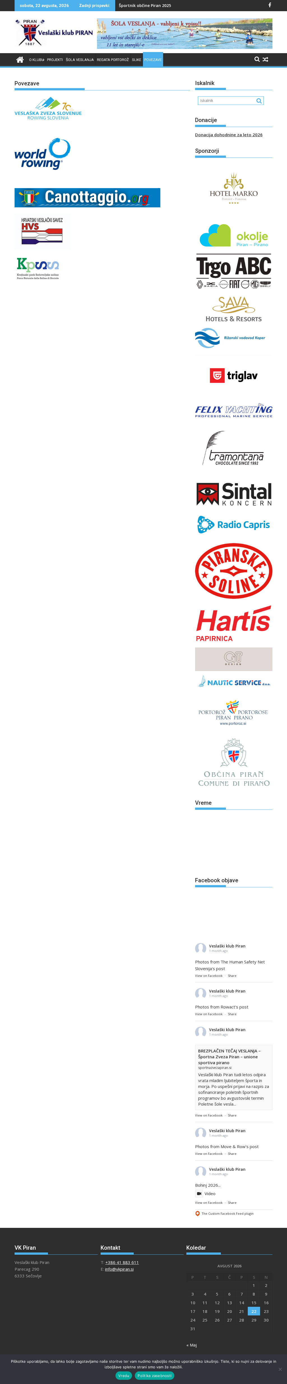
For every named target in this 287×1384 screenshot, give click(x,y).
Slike (136, 60)
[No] (280, 1369)
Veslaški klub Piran (227, 946)
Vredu (123, 1375)
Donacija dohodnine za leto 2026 (229, 134)
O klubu (36, 60)
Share (232, 976)
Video (210, 1193)
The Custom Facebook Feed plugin (228, 1213)
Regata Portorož (113, 60)
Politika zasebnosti (155, 1375)
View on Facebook (209, 976)
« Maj (191, 1345)
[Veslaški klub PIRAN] (20, 59)
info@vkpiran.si (119, 1269)
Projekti (55, 60)
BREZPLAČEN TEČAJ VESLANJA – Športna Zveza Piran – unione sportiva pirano (229, 1056)
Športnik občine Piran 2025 (145, 5)
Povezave (153, 60)
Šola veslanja (80, 60)
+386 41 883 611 (122, 1262)
